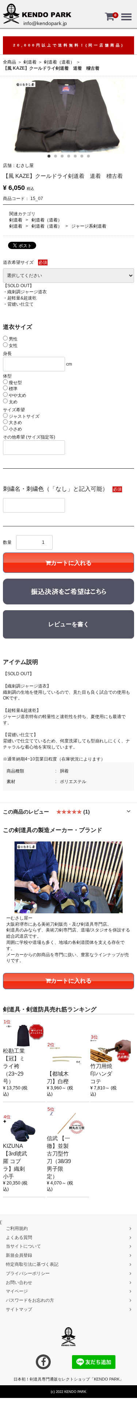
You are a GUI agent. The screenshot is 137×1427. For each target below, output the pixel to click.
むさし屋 (25, 165)
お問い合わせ (19, 1282)
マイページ (17, 1291)
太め (13, 401)
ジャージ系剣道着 (88, 226)
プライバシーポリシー (28, 1273)
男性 (13, 339)
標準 (13, 388)
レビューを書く (68, 624)
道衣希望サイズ (18, 262)
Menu (126, 11)
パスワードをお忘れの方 (30, 1300)
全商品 (9, 62)
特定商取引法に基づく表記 (32, 1264)
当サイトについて (23, 1246)
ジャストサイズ (23, 416)
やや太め (17, 395)
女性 (13, 345)
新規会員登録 (19, 1255)
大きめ (15, 422)
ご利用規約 (17, 1228)
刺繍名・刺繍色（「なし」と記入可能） (55, 489)
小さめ (15, 429)
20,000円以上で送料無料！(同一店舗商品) (68, 45)
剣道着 (30, 62)
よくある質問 (19, 1237)
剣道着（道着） (59, 62)
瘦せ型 (15, 382)
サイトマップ (19, 1309)
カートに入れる (71, 563)
